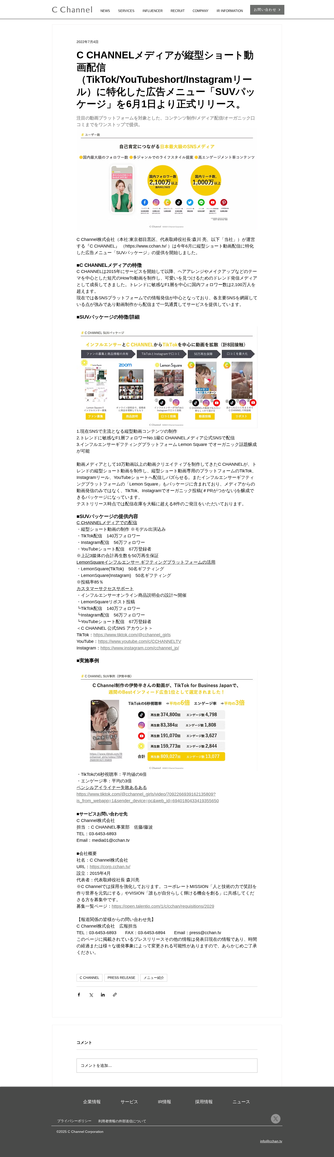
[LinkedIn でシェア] (102, 994)
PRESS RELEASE (121, 978)
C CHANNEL (89, 978)
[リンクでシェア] (114, 994)
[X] (275, 1119)
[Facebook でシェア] (79, 994)
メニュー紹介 (154, 978)
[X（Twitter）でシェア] (91, 994)
